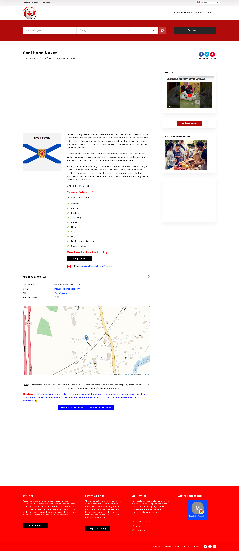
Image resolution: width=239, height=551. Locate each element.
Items (43, 58)
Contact (167, 546)
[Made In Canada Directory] (30, 13)
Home (35, 58)
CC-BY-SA (145, 374)
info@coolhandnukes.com (67, 288)
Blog (209, 12)
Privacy (187, 546)
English (204, 2)
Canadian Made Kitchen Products (96, 266)
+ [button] (26, 309)
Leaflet (110, 374)
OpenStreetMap (127, 374)
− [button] (26, 313)
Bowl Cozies (53, 58)
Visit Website (60, 293)
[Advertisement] (86, 101)
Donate (156, 546)
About (177, 546)
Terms (196, 546)
